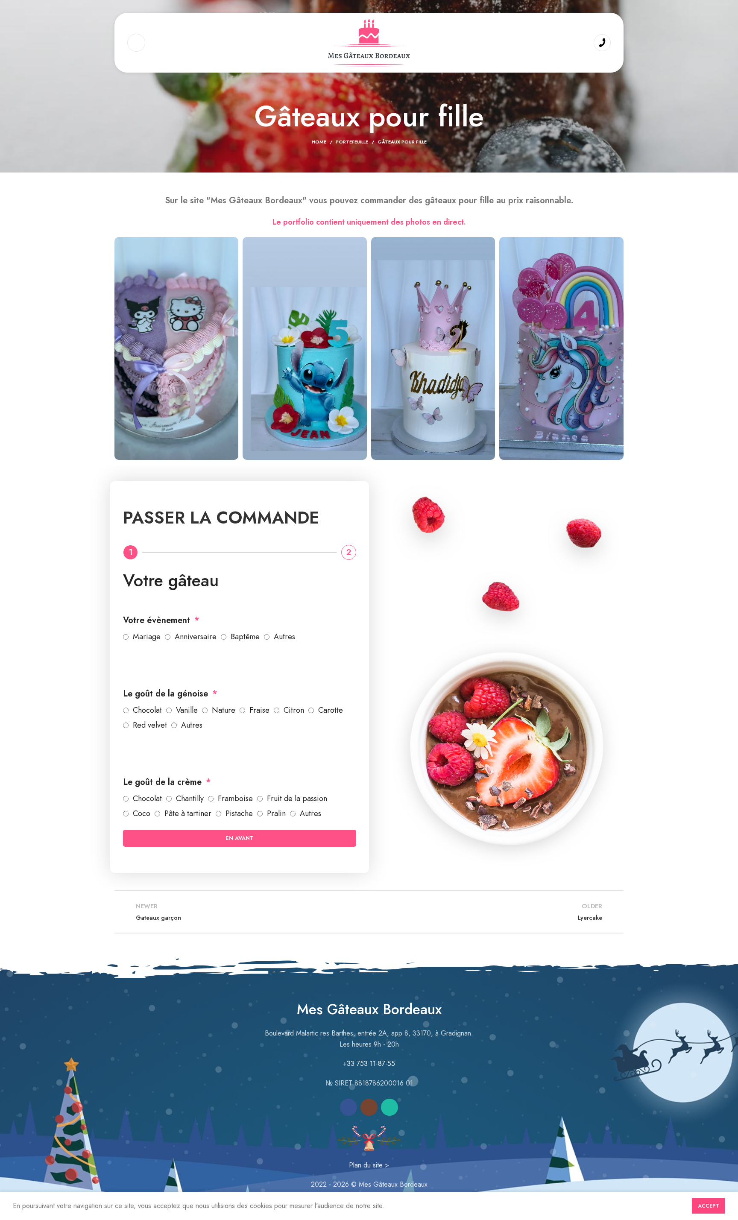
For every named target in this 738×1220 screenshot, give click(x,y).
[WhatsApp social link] (389, 1107)
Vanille (187, 710)
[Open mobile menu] (136, 42)
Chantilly (190, 798)
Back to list (369, 911)
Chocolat (147, 710)
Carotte (330, 710)
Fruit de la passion (297, 798)
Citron (294, 710)
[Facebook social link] (348, 1107)
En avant (240, 838)
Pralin (276, 813)
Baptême (245, 636)
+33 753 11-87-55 (369, 1063)
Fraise (259, 710)
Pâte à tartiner (187, 813)
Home (319, 141)
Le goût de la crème (163, 782)
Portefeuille (352, 141)
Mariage (147, 636)
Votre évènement (158, 620)
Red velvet (150, 725)
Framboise (235, 798)
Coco (141, 813)
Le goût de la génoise (167, 694)
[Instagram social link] (369, 1107)
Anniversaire (196, 636)
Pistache (239, 813)
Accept (708, 1206)
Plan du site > (369, 1165)
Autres (284, 636)
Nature (223, 710)
